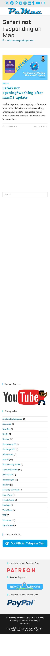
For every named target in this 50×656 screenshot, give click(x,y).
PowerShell (7, 474)
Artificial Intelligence (12, 419)
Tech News (7, 510)
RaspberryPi (8, 480)
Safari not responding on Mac (20, 40)
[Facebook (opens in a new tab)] (12, 3)
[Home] (3, 40)
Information (7, 454)
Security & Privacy (10, 490)
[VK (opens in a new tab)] (21, 3)
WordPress (7, 525)
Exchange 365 (8, 449)
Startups (6, 505)
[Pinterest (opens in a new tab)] (17, 3)
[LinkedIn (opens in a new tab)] (30, 3)
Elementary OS (9, 444)
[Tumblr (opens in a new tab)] (34, 3)
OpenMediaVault (10, 469)
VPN (4, 515)
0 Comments (11, 126)
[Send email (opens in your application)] (43, 3)
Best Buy (6, 429)
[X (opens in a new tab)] (7, 3)
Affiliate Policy (36, 618)
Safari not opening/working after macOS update (22, 93)
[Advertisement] (25, 161)
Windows (6, 520)
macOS (5, 83)
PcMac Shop (33, 620)
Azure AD (6, 424)
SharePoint (7, 495)
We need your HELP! (18, 620)
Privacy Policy (22, 618)
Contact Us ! (25, 623)
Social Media (8, 500)
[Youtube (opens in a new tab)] (38, 3)
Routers (6, 485)
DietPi (5, 434)
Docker (5, 439)
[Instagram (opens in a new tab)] (25, 3)
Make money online (11, 464)
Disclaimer (10, 618)
